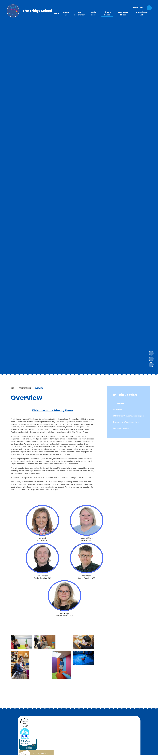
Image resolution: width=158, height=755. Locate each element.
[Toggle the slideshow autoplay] (151, 364)
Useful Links (138, 8)
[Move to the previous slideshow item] (151, 359)
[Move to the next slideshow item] (151, 353)
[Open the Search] (149, 7)
